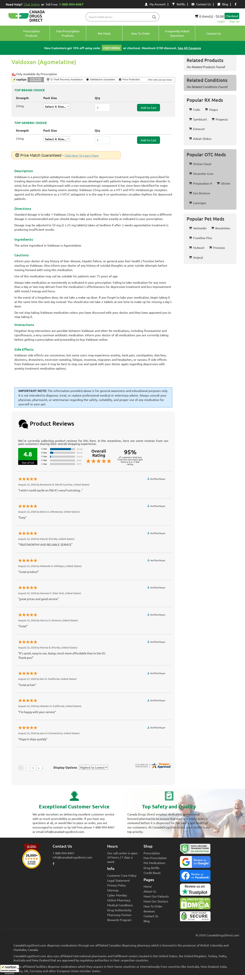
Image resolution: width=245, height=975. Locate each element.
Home (148, 886)
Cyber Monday (117, 895)
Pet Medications (154, 863)
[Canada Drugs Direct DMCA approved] (195, 904)
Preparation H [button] (202, 183)
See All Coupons (189, 48)
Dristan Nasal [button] (202, 164)
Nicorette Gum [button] (203, 173)
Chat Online (32, 4)
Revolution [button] (222, 228)
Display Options (65, 767)
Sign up (234, 21)
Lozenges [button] (199, 203)
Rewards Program (119, 920)
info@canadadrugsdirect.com (72, 857)
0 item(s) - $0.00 (211, 16)
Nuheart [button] (198, 247)
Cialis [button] (196, 109)
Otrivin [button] (225, 183)
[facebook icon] (235, 4)
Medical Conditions (120, 905)
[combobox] (56, 106)
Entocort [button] (199, 129)
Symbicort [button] (200, 119)
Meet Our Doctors (156, 901)
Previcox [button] (219, 247)
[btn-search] (154, 17)
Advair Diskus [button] (202, 138)
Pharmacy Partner (119, 915)
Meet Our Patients (156, 896)
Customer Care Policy (121, 875)
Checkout (231, 16)
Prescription (152, 853)
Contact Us (203, 4)
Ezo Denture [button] (201, 193)
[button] (9, 970)
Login (221, 21)
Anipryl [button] (198, 257)
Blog (225, 4)
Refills (181, 4)
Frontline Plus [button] (202, 238)
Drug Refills (151, 868)
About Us (150, 891)
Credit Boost (152, 873)
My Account (157, 4)
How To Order (153, 906)
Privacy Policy (116, 885)
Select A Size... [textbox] (55, 106)
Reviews (149, 911)
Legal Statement (118, 880)
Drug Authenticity (119, 910)
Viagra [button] (213, 109)
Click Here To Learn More (82, 155)
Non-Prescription (155, 858)
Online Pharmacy (118, 900)
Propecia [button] (222, 119)
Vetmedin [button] (200, 228)
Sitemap (112, 890)
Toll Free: (64, 4)
